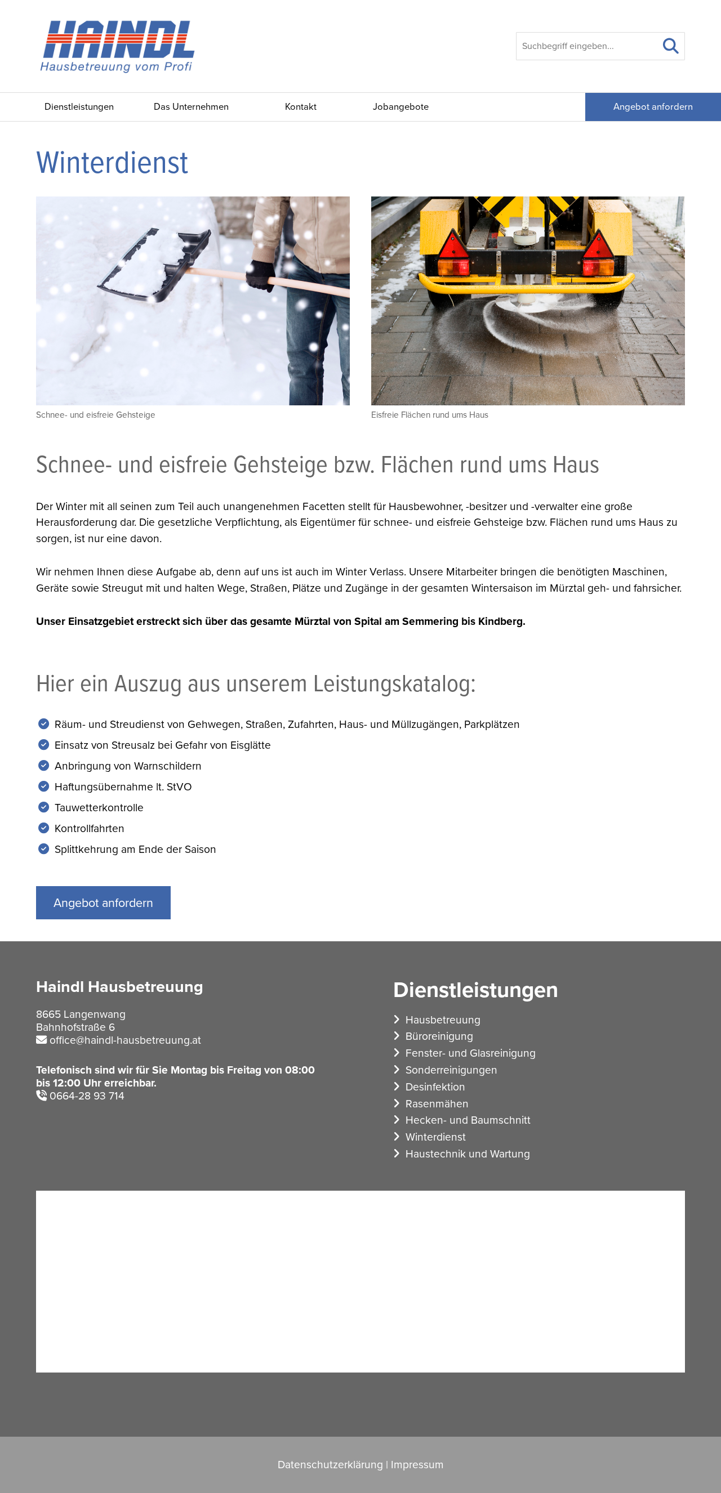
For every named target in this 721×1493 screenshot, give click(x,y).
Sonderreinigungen (451, 1069)
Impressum (417, 1464)
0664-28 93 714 (87, 1095)
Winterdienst (436, 1136)
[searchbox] (600, 46)
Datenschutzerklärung (330, 1464)
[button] (671, 46)
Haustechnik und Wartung (468, 1153)
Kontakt (301, 107)
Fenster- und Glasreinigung (471, 1053)
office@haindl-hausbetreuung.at (125, 1040)
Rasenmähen (437, 1103)
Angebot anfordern (653, 107)
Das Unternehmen (191, 107)
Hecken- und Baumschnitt (468, 1120)
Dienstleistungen (79, 107)
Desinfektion (435, 1086)
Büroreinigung (439, 1036)
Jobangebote (401, 107)
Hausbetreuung (443, 1019)
